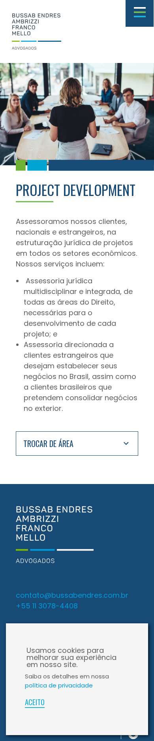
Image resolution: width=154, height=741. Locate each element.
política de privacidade (59, 685)
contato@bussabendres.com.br (72, 595)
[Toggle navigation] (140, 13)
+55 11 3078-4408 (47, 606)
